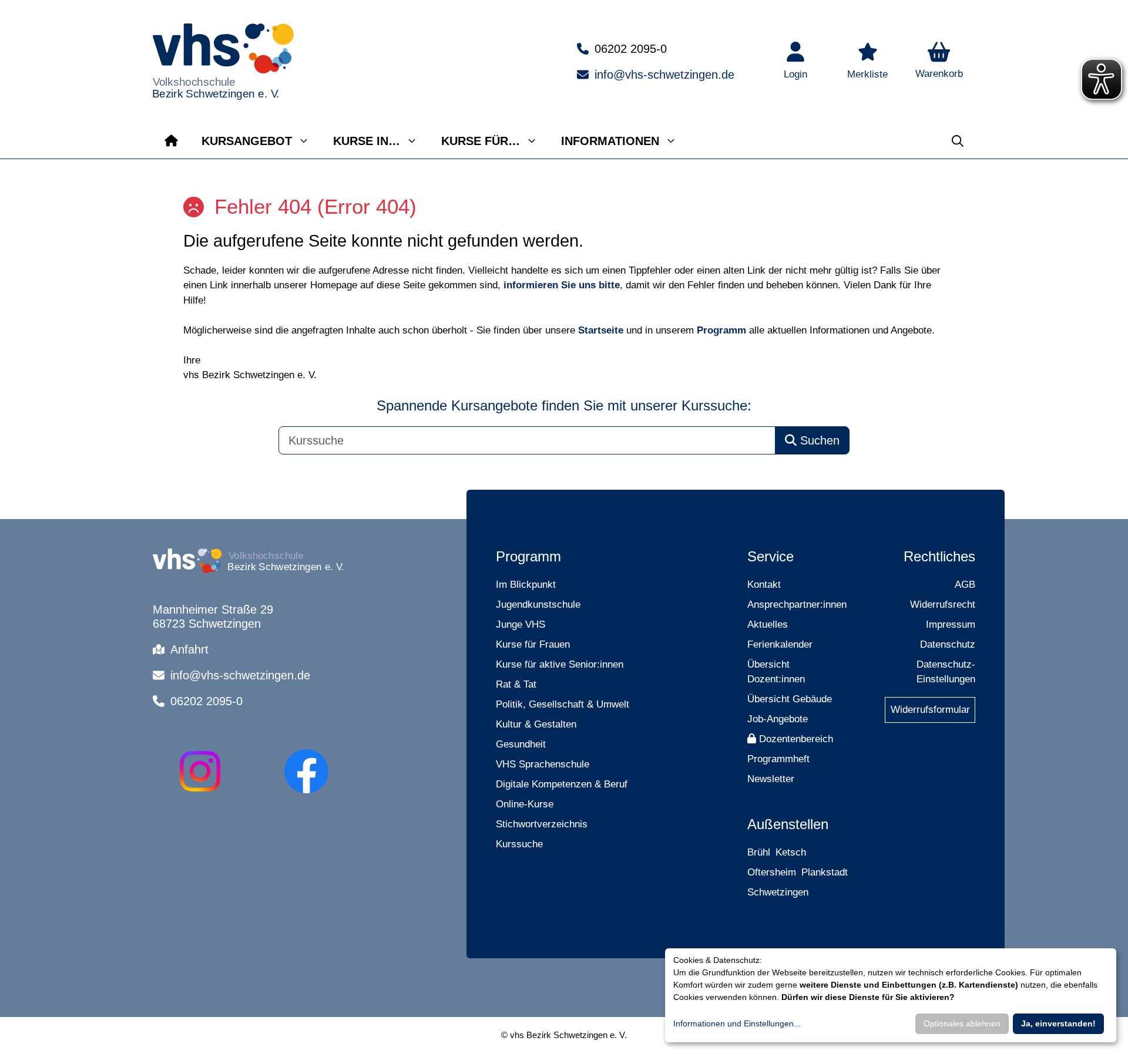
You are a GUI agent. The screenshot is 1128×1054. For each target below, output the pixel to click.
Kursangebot (247, 140)
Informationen (610, 140)
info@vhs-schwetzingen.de (664, 74)
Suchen (818, 440)
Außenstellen (787, 824)
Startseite (600, 330)
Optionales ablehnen (962, 1023)
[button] (939, 61)
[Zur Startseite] (171, 141)
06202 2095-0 (631, 48)
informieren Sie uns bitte (561, 285)
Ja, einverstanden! (1058, 1023)
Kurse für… (480, 140)
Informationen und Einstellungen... (737, 1023)
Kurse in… (366, 140)
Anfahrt (189, 649)
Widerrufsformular (930, 709)
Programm (721, 330)
